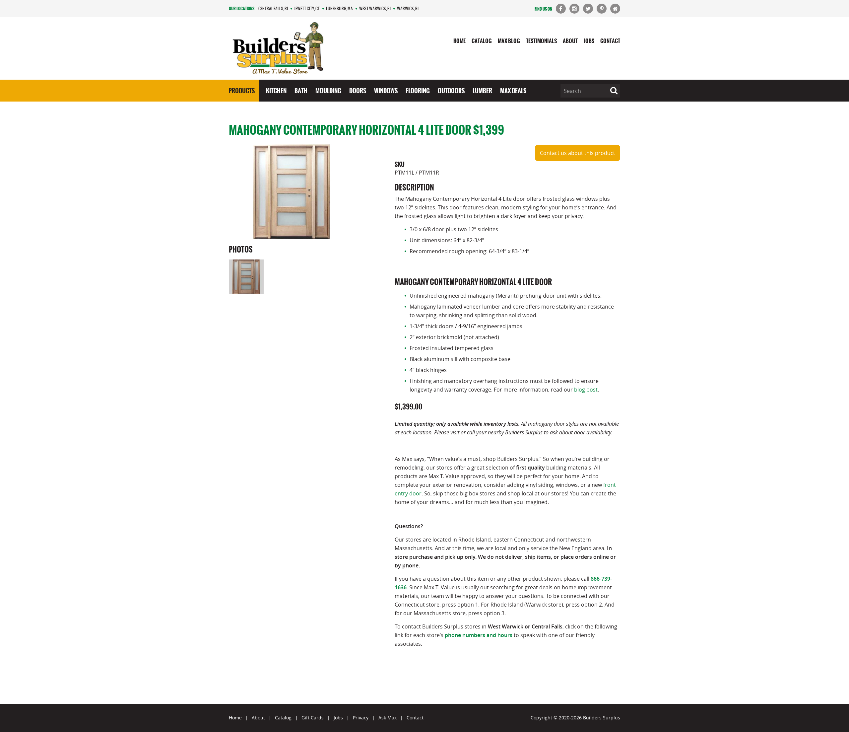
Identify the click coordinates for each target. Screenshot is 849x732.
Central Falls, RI (273, 8)
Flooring (418, 90)
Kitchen (276, 90)
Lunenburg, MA (339, 8)
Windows (386, 90)
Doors (357, 90)
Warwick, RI (408, 8)
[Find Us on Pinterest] (602, 9)
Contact (610, 41)
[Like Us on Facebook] (561, 9)
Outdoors (451, 90)
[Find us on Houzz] (615, 9)
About (570, 41)
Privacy (360, 717)
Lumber (482, 90)
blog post (586, 389)
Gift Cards (312, 717)
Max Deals (513, 90)
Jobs (589, 41)
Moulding (328, 90)
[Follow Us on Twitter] (588, 9)
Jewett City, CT (307, 8)
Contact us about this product (577, 153)
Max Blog (509, 41)
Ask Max (387, 717)
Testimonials (541, 41)
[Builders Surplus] (278, 48)
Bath (300, 90)
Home (459, 41)
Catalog (482, 41)
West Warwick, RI (375, 8)
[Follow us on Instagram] (574, 9)
